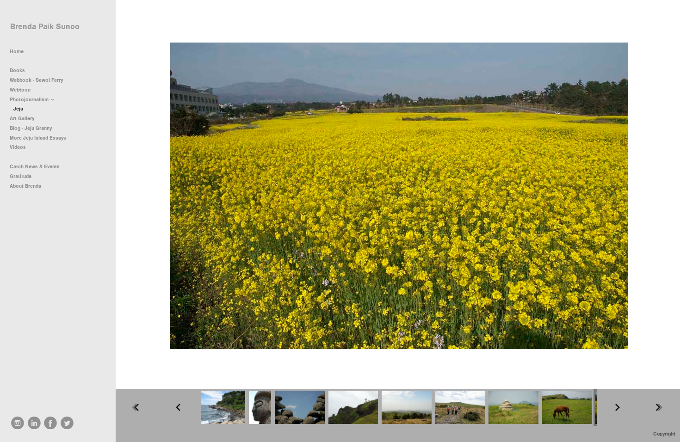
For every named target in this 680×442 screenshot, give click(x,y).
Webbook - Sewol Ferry (36, 80)
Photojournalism (30, 100)
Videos (18, 147)
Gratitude (20, 176)
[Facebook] (50, 423)
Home (17, 52)
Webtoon (20, 90)
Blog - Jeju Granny (31, 128)
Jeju (18, 109)
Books (18, 71)
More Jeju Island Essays (38, 138)
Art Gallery (22, 119)
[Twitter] (67, 423)
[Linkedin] (34, 423)
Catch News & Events (35, 167)
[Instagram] (18, 423)
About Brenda (25, 186)
